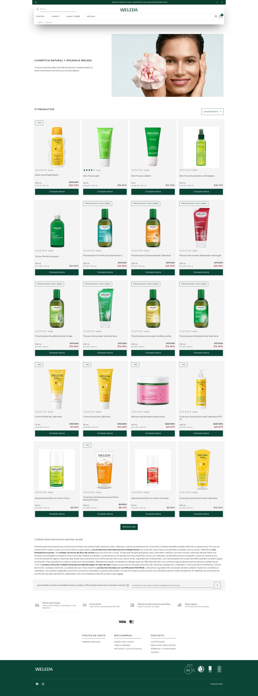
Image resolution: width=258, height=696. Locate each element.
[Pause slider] (36, 2)
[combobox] (63, 10)
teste (120, 574)
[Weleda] (44, 671)
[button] (57, 170)
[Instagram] (43, 684)
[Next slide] (222, 2)
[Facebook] (37, 684)
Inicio (40, 23)
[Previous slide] (217, 2)
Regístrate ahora (217, 585)
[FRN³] (189, 673)
